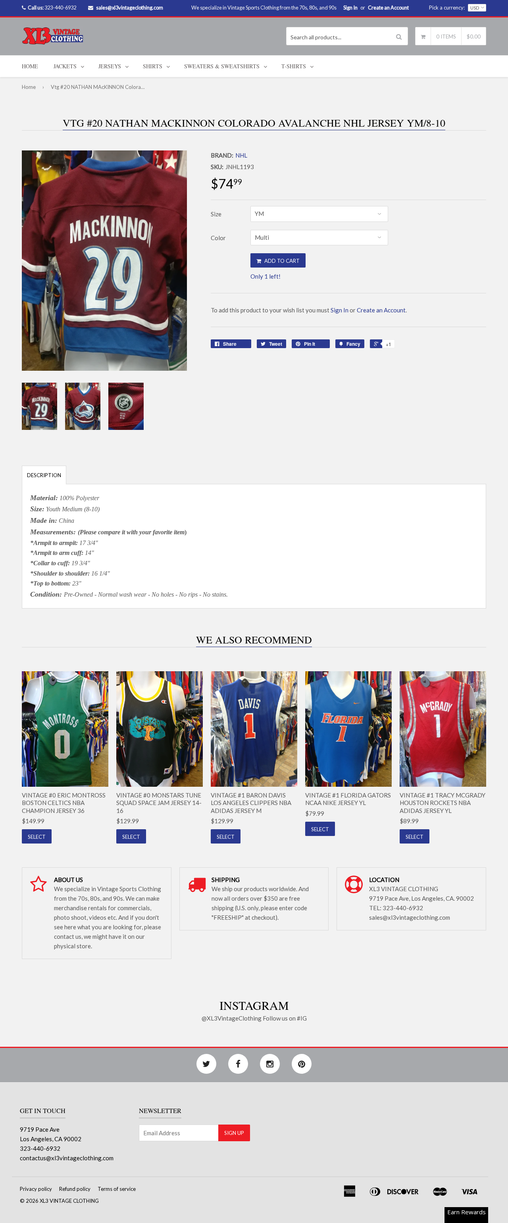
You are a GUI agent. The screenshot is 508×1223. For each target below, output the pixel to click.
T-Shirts (293, 66)
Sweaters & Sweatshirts (222, 66)
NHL (241, 155)
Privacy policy (36, 1189)
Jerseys (109, 66)
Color (218, 237)
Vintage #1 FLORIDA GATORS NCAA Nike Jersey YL (348, 799)
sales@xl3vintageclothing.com (129, 7)
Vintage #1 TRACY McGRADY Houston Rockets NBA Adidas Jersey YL (442, 803)
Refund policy (74, 1189)
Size (216, 214)
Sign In (350, 7)
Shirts (152, 66)
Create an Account (388, 7)
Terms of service (117, 1189)
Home (30, 66)
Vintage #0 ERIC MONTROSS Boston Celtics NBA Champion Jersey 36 (64, 803)
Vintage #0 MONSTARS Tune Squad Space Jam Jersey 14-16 (159, 803)
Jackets (65, 66)
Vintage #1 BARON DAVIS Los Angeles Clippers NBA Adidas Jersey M (251, 803)
